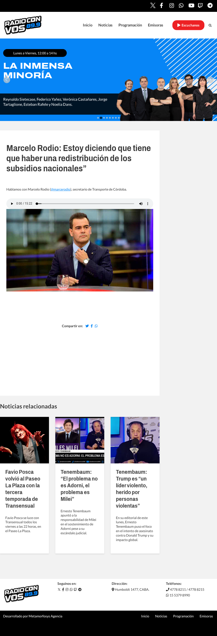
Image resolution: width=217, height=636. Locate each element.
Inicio (87, 25)
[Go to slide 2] (101, 118)
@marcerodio (60, 189)
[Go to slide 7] (116, 118)
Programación (130, 25)
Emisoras (155, 25)
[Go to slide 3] (104, 118)
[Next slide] (210, 79)
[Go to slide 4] (107, 118)
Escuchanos (190, 25)
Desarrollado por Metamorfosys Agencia (32, 616)
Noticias (105, 25)
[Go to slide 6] (113, 118)
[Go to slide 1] (98, 118)
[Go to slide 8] (119, 118)
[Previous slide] (6, 79)
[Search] (210, 25)
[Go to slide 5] (110, 118)
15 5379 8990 (179, 595)
